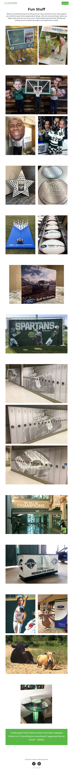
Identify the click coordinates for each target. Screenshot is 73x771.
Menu (64, 3)
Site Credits (36, 768)
